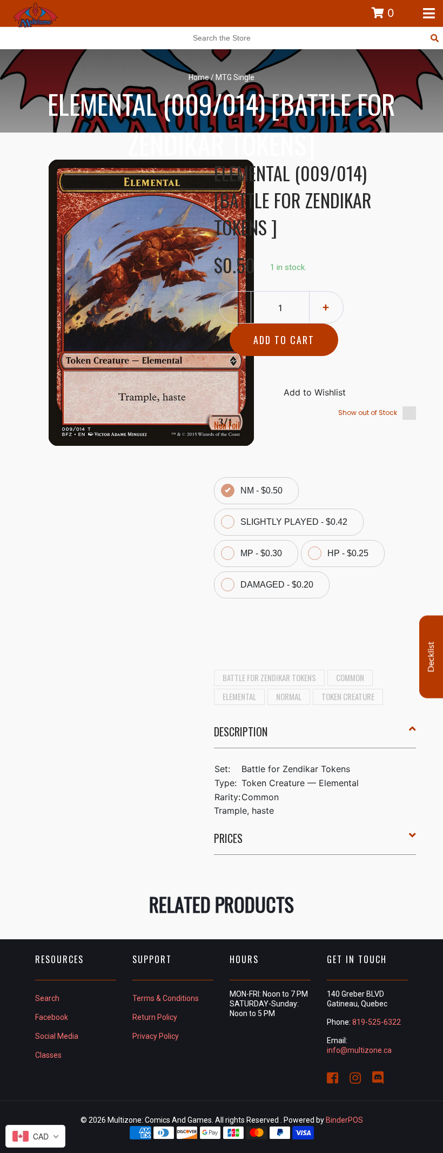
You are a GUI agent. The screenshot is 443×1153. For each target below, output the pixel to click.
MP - (261, 553)
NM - (261, 490)
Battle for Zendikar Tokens (269, 677)
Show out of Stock (367, 412)
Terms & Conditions (165, 998)
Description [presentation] (240, 731)
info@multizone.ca (359, 1050)
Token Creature (347, 696)
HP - (347, 553)
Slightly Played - (293, 521)
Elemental (239, 696)
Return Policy (154, 1017)
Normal (288, 696)
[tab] (315, 735)
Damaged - (276, 584)
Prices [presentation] (228, 838)
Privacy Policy (155, 1036)
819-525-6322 (376, 1022)
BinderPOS (344, 1120)
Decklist (431, 656)
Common (350, 677)
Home (199, 77)
